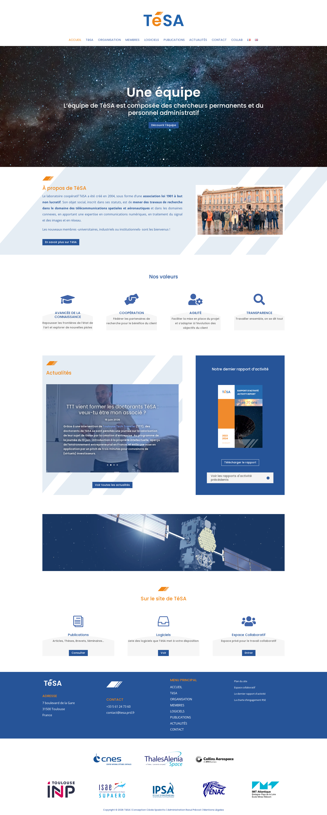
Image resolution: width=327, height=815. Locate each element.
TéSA (89, 40)
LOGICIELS (151, 40)
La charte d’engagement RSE (250, 700)
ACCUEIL (75, 40)
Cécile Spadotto (156, 809)
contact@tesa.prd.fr (120, 713)
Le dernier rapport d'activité (249, 693)
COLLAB (237, 40)
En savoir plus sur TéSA (61, 242)
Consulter (78, 653)
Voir (163, 653)
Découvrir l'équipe (163, 125)
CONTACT (219, 40)
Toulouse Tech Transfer (119, 425)
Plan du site (240, 681)
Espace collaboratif (244, 687)
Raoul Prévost (194, 809)
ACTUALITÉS (198, 40)
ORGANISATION (109, 40)
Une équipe (163, 92)
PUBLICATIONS (174, 40)
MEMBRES (132, 40)
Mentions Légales (213, 809)
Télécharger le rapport (240, 462)
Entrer (249, 653)
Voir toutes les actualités (112, 485)
